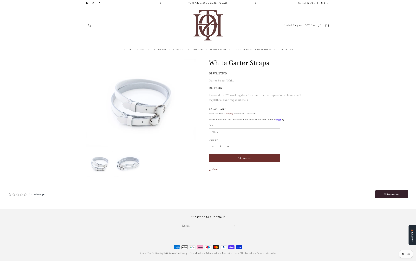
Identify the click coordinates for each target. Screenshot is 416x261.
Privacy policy (212, 253)
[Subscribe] (233, 226)
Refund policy (196, 253)
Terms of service (229, 253)
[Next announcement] (255, 3)
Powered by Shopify (178, 253)
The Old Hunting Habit (158, 253)
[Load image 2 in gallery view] (127, 164)
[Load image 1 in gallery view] (100, 164)
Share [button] (215, 169)
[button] (89, 25)
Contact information (266, 253)
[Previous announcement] (160, 3)
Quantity (213, 140)
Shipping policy (247, 253)
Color (211, 125)
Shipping (229, 114)
